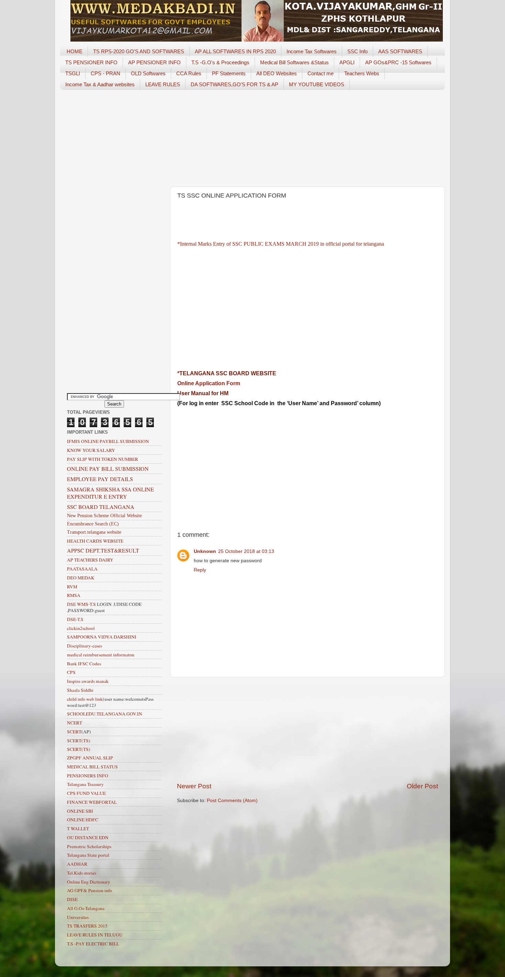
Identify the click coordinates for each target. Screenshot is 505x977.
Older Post (422, 786)
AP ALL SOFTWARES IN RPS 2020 (235, 51)
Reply (200, 570)
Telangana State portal (88, 855)
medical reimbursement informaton (100, 655)
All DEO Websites (276, 73)
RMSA (73, 595)
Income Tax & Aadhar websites (100, 84)
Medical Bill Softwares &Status (294, 62)
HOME (74, 51)
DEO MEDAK (80, 578)
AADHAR (77, 864)
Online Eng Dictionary (88, 882)
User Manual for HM (202, 393)
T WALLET (78, 828)
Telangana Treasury (85, 784)
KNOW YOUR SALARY (91, 450)
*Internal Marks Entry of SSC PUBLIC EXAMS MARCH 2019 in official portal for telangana (280, 244)
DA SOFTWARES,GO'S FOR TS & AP (234, 84)
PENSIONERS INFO (87, 776)
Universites (78, 917)
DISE (72, 899)
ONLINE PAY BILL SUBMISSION (108, 468)
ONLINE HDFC (82, 820)
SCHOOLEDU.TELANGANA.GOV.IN (104, 714)
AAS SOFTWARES (400, 51)
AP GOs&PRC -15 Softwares (398, 62)
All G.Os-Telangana (85, 908)
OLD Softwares (148, 73)
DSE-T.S (75, 619)
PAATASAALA (82, 569)
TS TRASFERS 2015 (87, 926)
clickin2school (81, 628)
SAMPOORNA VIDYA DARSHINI (101, 637)
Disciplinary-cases (84, 646)
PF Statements (229, 73)
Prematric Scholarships (89, 846)
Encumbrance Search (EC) (93, 523)
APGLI (347, 62)
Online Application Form (208, 383)
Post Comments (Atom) (232, 800)
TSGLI (72, 73)
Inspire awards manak (88, 681)
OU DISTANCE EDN (88, 837)
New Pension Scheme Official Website (104, 515)
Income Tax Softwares (312, 51)
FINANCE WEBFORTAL (92, 802)
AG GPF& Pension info (89, 890)
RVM (72, 587)
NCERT (74, 723)
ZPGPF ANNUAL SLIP (90, 758)
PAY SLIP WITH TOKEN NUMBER (102, 459)
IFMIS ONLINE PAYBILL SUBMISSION (108, 441)
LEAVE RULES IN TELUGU (95, 935)
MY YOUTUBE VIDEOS (316, 84)
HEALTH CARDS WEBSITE (95, 541)
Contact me (320, 73)
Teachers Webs (361, 73)
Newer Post (194, 786)
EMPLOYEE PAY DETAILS (100, 478)
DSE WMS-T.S (81, 604)
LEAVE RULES (162, 84)
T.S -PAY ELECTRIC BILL (93, 944)
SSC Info (357, 51)
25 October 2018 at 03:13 (246, 551)
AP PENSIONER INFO (154, 62)
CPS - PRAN (105, 73)
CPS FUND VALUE (86, 793)
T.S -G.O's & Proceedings (220, 62)
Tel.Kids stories (81, 873)
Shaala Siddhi (80, 690)
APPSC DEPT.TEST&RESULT (103, 550)
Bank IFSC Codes (84, 663)
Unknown (205, 551)
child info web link (85, 699)
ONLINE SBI (80, 811)
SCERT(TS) (78, 740)
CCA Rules (188, 73)
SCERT (74, 732)
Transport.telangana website (94, 532)
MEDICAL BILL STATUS (92, 767)
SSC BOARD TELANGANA (100, 506)
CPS (71, 672)
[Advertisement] (252, 138)
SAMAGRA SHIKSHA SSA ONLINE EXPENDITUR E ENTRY (110, 493)
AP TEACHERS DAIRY (90, 560)
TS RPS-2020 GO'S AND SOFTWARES (138, 51)
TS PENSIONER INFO (91, 62)
